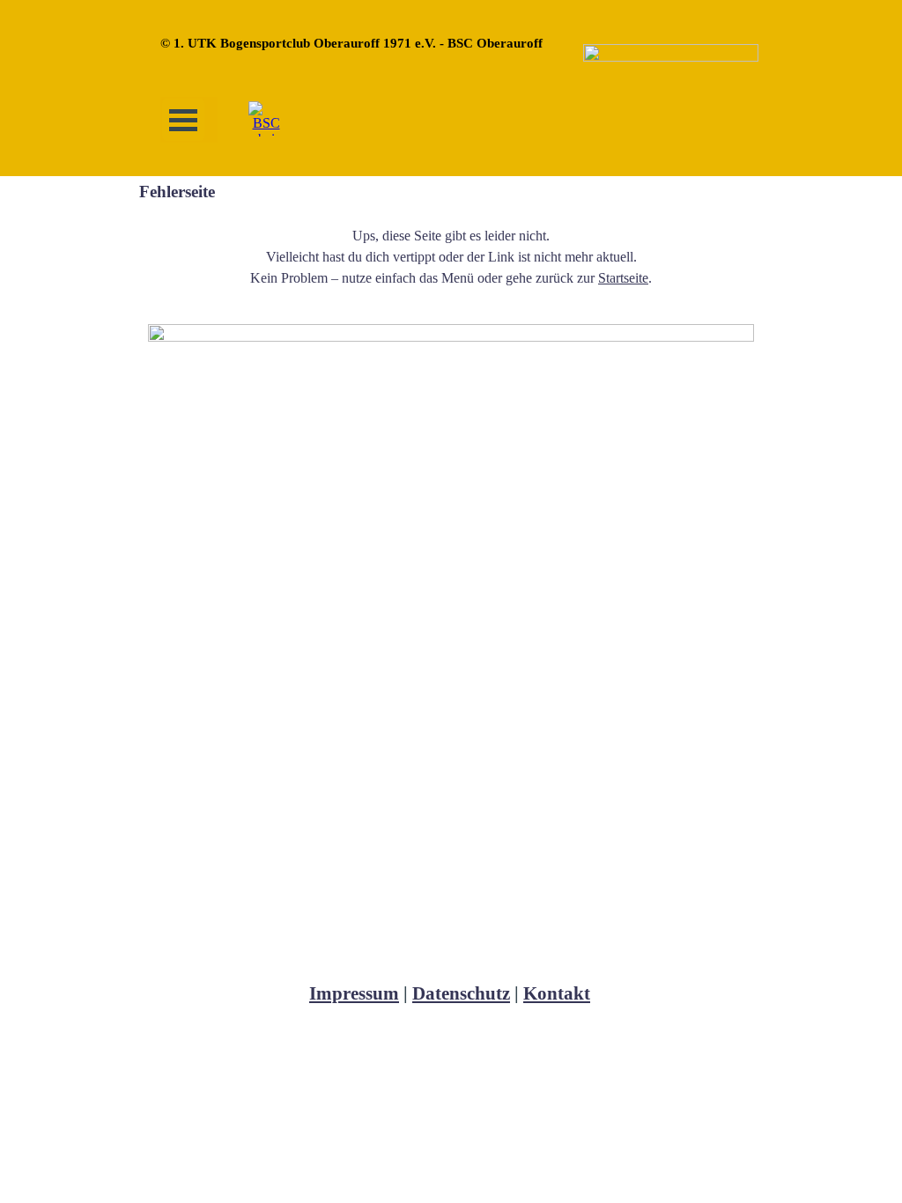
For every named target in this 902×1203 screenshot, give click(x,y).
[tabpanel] (451, 257)
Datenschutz (461, 993)
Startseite (623, 277)
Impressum (354, 993)
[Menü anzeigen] (183, 120)
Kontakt (556, 993)
